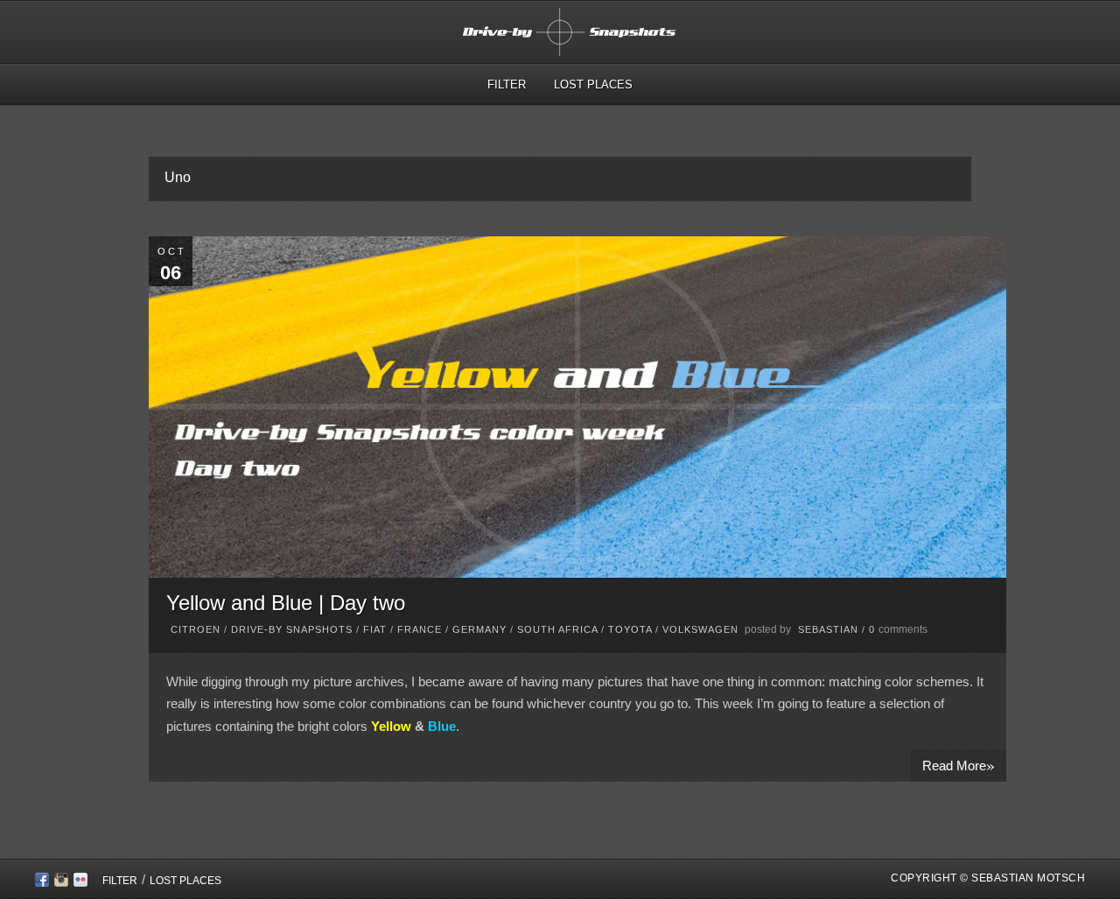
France (419, 629)
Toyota (630, 629)
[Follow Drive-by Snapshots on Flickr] (81, 882)
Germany (479, 629)
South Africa (557, 629)
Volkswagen (700, 629)
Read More (958, 764)
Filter (506, 84)
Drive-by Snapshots (292, 629)
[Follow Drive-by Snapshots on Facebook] (42, 882)
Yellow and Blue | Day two (285, 603)
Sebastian (828, 629)
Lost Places (593, 84)
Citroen (195, 629)
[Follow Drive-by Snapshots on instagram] (61, 882)
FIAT (375, 629)
